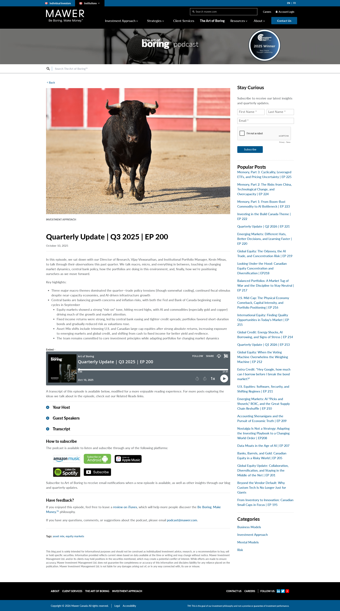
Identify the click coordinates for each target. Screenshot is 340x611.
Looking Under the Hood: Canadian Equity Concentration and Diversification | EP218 (262, 268)
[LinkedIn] (278, 591)
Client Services (183, 21)
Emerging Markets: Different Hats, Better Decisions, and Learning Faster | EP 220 (264, 238)
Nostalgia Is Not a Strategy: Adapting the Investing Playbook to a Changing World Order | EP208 (263, 433)
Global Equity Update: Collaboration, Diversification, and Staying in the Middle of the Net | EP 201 (262, 470)
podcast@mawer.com (182, 520)
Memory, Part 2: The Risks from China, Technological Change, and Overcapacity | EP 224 (264, 189)
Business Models (249, 527)
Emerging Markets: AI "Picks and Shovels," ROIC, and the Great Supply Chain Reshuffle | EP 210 (263, 403)
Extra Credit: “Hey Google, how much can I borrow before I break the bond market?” (263, 374)
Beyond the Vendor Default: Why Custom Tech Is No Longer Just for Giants (261, 487)
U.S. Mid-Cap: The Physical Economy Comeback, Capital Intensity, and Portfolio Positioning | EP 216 (263, 302)
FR (294, 3)
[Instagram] (283, 591)
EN (288, 3)
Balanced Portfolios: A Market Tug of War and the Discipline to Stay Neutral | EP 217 (265, 285)
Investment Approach (252, 535)
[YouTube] (287, 591)
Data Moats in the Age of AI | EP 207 (263, 446)
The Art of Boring (212, 21)
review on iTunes (125, 507)
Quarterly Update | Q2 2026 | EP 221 (263, 226)
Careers (267, 11)
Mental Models (248, 542)
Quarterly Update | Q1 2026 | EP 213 (263, 344)
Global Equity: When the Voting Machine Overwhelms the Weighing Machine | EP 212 (262, 357)
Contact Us (234, 591)
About (55, 591)
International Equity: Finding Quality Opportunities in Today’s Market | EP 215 (263, 319)
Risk (240, 550)
